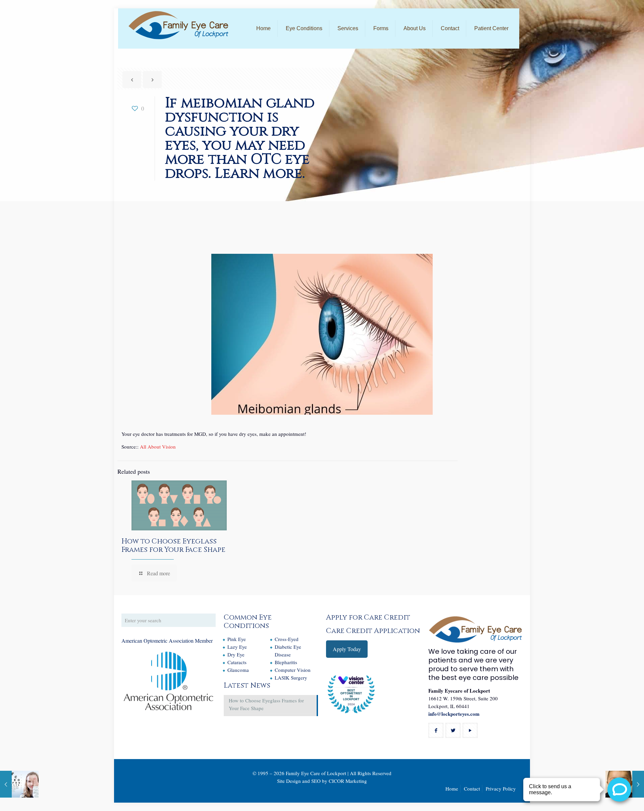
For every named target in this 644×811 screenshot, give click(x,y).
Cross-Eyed (287, 639)
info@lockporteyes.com (454, 713)
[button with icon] (435, 730)
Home (451, 788)
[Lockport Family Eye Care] (178, 25)
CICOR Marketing (348, 780)
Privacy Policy (501, 788)
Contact (472, 788)
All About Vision (158, 446)
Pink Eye (236, 639)
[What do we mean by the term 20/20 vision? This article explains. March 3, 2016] (19, 784)
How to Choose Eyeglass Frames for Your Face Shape (173, 546)
